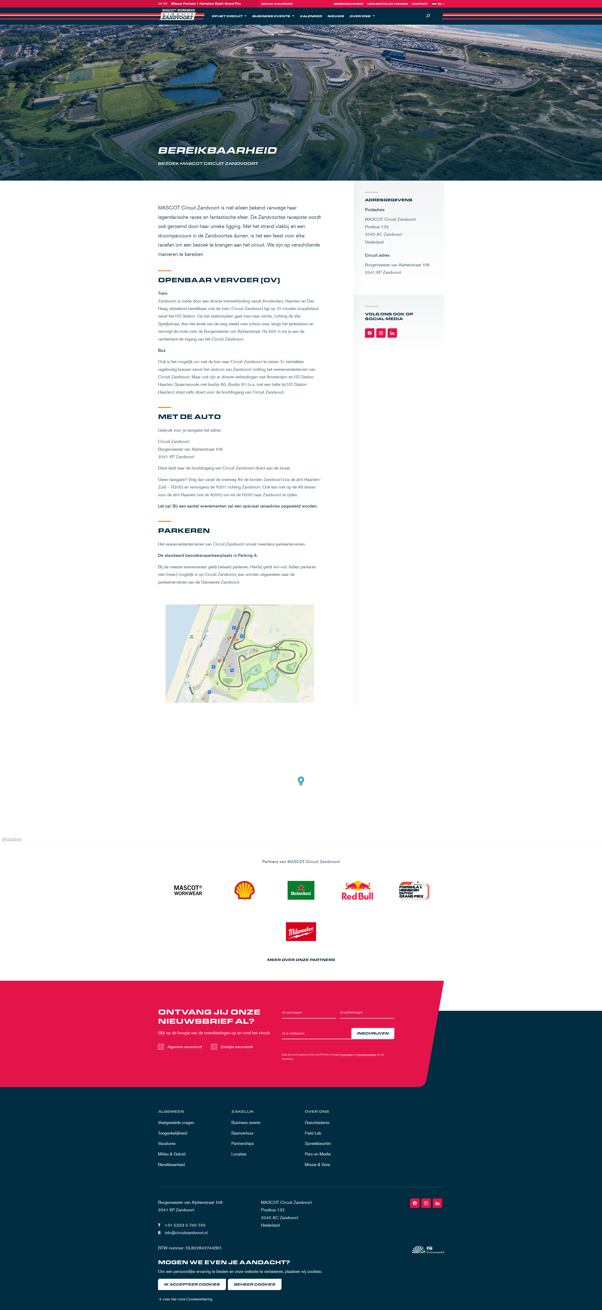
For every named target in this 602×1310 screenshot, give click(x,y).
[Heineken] (301, 890)
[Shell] (244, 890)
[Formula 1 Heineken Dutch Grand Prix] (414, 890)
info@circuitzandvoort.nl (186, 1232)
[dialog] (301, 1281)
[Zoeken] (428, 16)
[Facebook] (369, 333)
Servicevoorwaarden (366, 1054)
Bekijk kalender (277, 3)
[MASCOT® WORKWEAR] (188, 890)
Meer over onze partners (301, 960)
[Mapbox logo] (11, 839)
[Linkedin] (392, 333)
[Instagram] (381, 333)
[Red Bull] (357, 890)
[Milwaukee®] (301, 932)
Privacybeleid (346, 1054)
